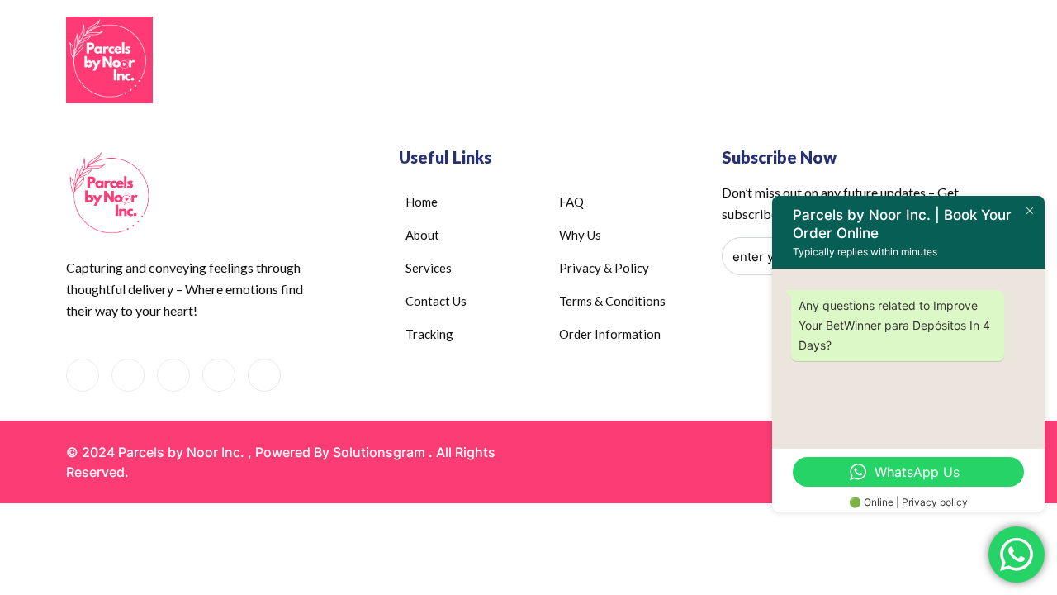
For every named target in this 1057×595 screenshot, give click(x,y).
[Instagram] (218, 375)
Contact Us (699, 61)
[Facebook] (82, 375)
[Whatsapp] (128, 375)
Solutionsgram (379, 452)
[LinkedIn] (173, 375)
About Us (502, 61)
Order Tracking (803, 61)
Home (432, 61)
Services (597, 61)
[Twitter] (264, 375)
